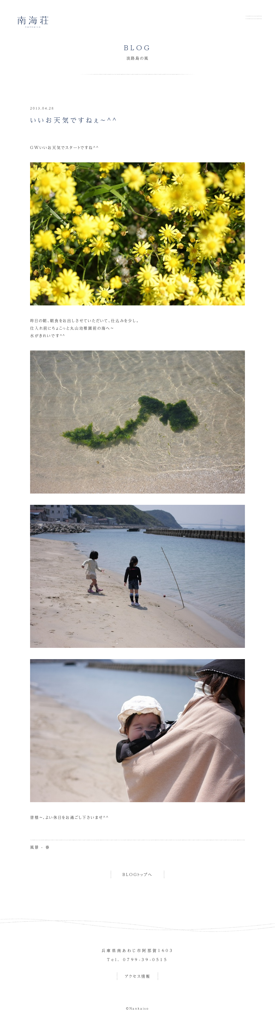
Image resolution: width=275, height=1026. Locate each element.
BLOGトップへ (137, 874)
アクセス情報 (137, 976)
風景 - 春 (40, 847)
